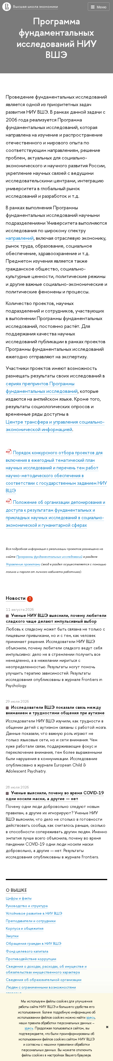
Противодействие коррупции (31, 958)
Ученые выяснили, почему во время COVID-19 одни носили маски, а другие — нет (55, 796)
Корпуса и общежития (24, 928)
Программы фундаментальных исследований (49, 557)
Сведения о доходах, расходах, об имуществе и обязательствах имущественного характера (46, 969)
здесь (90, 1017)
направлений (20, 238)
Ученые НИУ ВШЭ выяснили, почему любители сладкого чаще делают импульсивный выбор (56, 618)
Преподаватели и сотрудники (31, 920)
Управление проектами (23, 564)
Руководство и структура (27, 905)
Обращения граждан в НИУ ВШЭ (33, 943)
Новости (15, 598)
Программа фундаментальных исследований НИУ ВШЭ (57, 37)
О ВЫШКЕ (16, 890)
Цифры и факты (19, 898)
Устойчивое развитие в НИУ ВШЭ (34, 913)
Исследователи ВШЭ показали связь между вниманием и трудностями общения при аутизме (55, 710)
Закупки (12, 935)
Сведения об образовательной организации (43, 979)
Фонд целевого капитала (27, 951)
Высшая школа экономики (35, 6)
